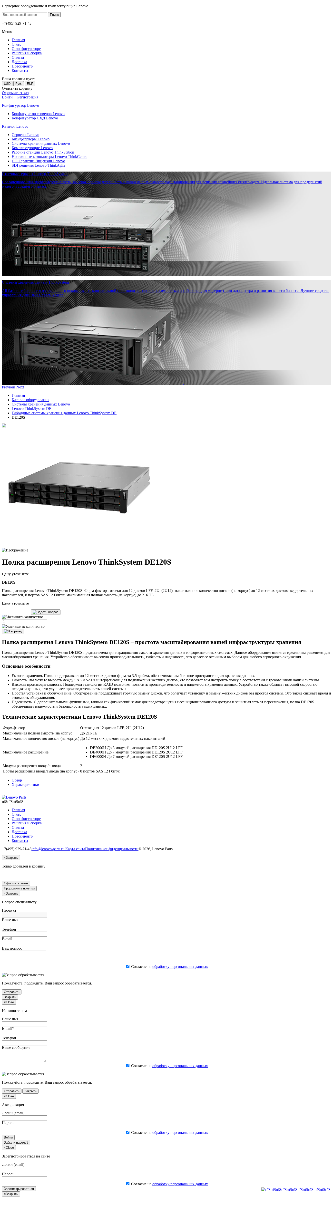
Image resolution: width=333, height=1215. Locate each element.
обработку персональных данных (180, 966)
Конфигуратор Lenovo (20, 105)
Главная (18, 395)
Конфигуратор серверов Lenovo (38, 114)
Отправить (12, 992)
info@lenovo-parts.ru (48, 849)
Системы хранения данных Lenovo (41, 143)
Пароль (8, 1122)
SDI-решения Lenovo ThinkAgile (38, 165)
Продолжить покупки (19, 888)
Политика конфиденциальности (111, 849)
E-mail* (8, 1028)
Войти (7, 97)
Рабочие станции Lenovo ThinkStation (43, 152)
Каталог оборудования (30, 400)
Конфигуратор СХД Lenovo (35, 118)
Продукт (9, 910)
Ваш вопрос (12, 948)
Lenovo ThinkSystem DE (31, 408)
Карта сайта (75, 849)
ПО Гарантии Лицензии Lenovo (38, 161)
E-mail (7, 939)
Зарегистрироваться (19, 1189)
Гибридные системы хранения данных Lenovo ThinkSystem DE (64, 413)
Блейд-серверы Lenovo (30, 139)
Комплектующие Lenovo (32, 148)
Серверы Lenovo (25, 135)
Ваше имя (10, 920)
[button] (9, 387)
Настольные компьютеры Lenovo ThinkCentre (49, 156)
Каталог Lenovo (15, 126)
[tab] (17, 780)
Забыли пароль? (16, 1142)
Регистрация (27, 97)
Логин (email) (13, 1113)
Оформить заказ (15, 93)
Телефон (9, 929)
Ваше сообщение (16, 1047)
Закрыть (10, 997)
